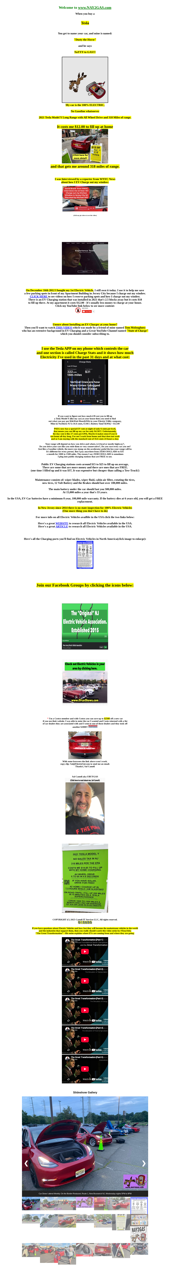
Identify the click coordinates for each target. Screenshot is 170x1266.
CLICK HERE (39, 296)
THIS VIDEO (64, 327)
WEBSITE (62, 523)
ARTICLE (62, 526)
